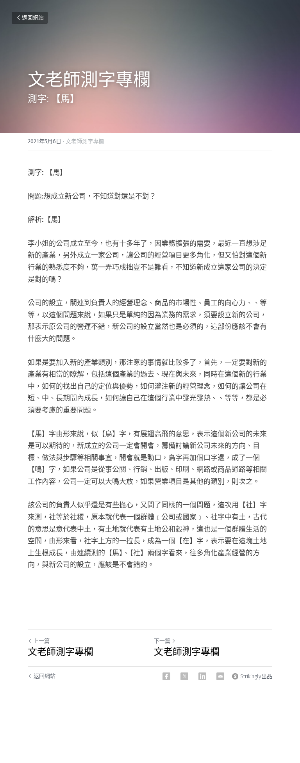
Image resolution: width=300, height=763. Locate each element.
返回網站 (33, 17)
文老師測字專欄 (60, 652)
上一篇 (41, 641)
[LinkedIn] (202, 676)
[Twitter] (184, 676)
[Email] (220, 676)
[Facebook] (166, 676)
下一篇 (162, 641)
